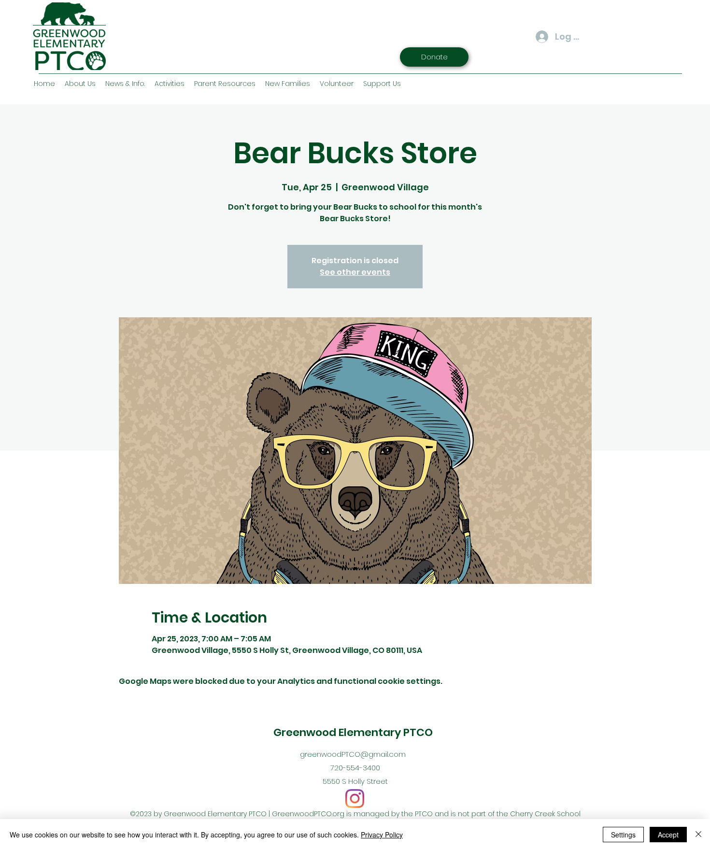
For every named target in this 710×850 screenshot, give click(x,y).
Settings (623, 834)
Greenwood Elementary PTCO (353, 732)
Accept (668, 834)
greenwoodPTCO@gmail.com (353, 754)
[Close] (698, 834)
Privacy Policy (382, 834)
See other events (355, 272)
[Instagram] (354, 798)
